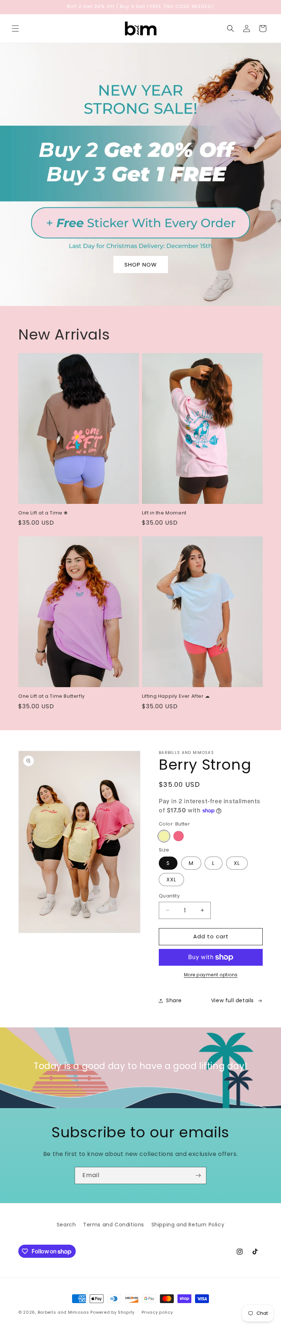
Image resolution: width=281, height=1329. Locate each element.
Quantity (169, 895)
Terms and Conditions (113, 1224)
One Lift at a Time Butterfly (51, 696)
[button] (15, 28)
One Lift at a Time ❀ (43, 513)
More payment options (211, 975)
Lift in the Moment (164, 513)
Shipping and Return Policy (188, 1224)
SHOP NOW (140, 264)
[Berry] (178, 836)
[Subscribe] (198, 1175)
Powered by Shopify (112, 1312)
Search (66, 1224)
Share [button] (174, 1000)
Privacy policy (157, 1312)
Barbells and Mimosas (63, 1312)
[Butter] (164, 836)
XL (237, 863)
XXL (171, 879)
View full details (232, 1000)
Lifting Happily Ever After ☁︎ (176, 696)
